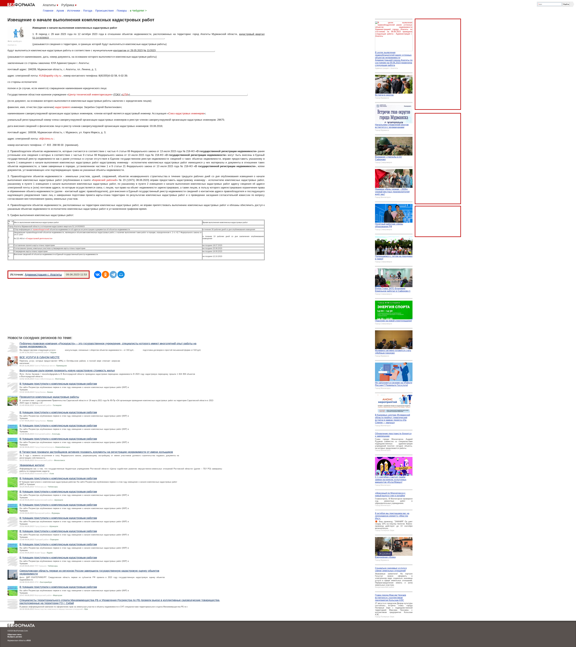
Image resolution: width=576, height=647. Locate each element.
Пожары (122, 10)
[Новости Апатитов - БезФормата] (18, 4)
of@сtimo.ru (46, 138)
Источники (73, 10)
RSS (29, 640)
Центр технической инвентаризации (89, 94)
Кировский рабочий (104, 180)
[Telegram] (113, 274)
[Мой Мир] (121, 274)
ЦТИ (125, 94)
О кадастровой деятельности (38, 238)
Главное (48, 10)
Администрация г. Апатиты (43, 274)
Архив (60, 10)
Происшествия (104, 10)
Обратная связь (15, 634)
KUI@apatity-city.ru (50, 75)
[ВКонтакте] (97, 274)
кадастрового (62, 107)
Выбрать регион (15, 637)
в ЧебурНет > (138, 10)
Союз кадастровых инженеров (186, 113)
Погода (87, 10)
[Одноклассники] (105, 274)
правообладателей (41, 229)
